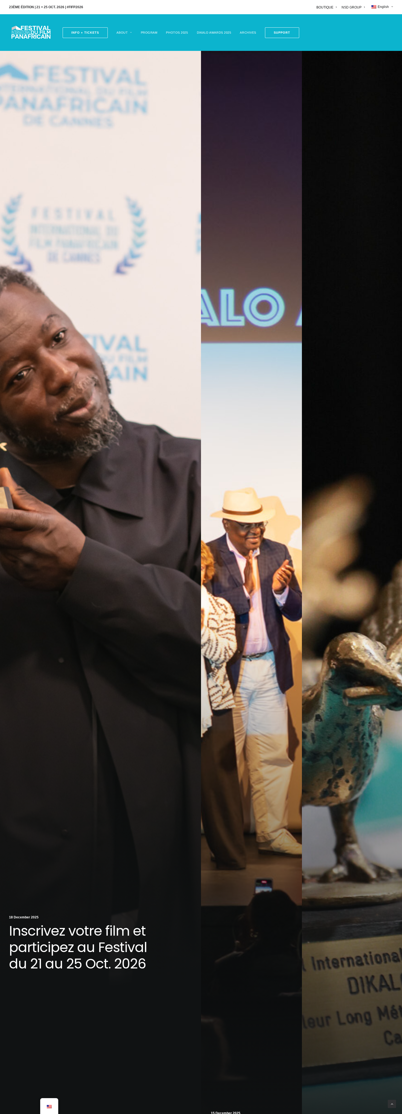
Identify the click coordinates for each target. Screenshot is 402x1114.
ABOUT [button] (122, 32)
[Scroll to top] (392, 1103)
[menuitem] (327, 7)
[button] (280, 32)
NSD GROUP (352, 7)
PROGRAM (149, 32)
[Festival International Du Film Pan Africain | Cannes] (31, 32)
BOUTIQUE (324, 7)
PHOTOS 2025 (177, 32)
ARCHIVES (248, 32)
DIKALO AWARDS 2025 (214, 32)
